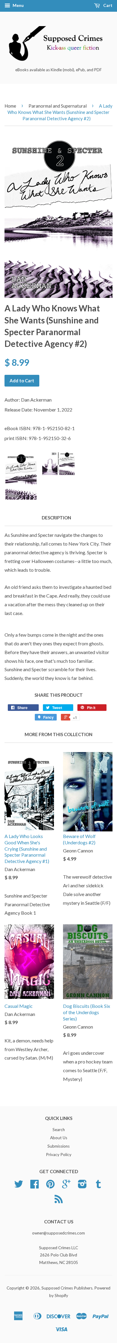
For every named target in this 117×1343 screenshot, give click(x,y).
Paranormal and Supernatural (57, 106)
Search (58, 1129)
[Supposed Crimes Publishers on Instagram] (82, 1186)
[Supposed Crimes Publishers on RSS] (58, 1201)
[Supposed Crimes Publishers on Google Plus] (66, 1186)
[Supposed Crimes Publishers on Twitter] (18, 1186)
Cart (107, 5)
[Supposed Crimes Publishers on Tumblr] (98, 1186)
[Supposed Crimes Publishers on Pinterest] (50, 1186)
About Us (58, 1137)
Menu (18, 5)
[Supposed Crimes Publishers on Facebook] (34, 1186)
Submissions (58, 1146)
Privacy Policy (58, 1154)
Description (56, 517)
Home (10, 106)
